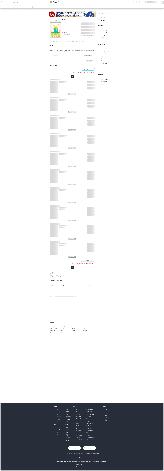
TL (101, 67)
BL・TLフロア (9, 9)
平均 (61, 285)
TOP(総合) (3, 9)
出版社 (102, 77)
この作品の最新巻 (88, 55)
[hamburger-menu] (162, 2)
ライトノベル (103, 53)
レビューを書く (88, 285)
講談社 (84, 328)
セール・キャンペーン (105, 28)
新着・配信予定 (104, 81)
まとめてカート (89, 69)
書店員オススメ (104, 30)
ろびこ (53, 276)
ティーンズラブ (16, 9)
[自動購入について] (94, 60)
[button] (95, 453)
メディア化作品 (104, 35)
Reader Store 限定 (104, 32)
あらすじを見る (73, 94)
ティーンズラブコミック (24, 9)
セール (102, 84)
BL (101, 65)
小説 (101, 56)
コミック (102, 46)
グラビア (102, 60)
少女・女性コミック (105, 51)
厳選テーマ (103, 37)
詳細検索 (55, 2)
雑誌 (101, 58)
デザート (62, 328)
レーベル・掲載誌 (104, 79)
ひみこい (31, 9)
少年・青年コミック (105, 49)
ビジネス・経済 (104, 63)
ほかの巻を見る (89, 35)
